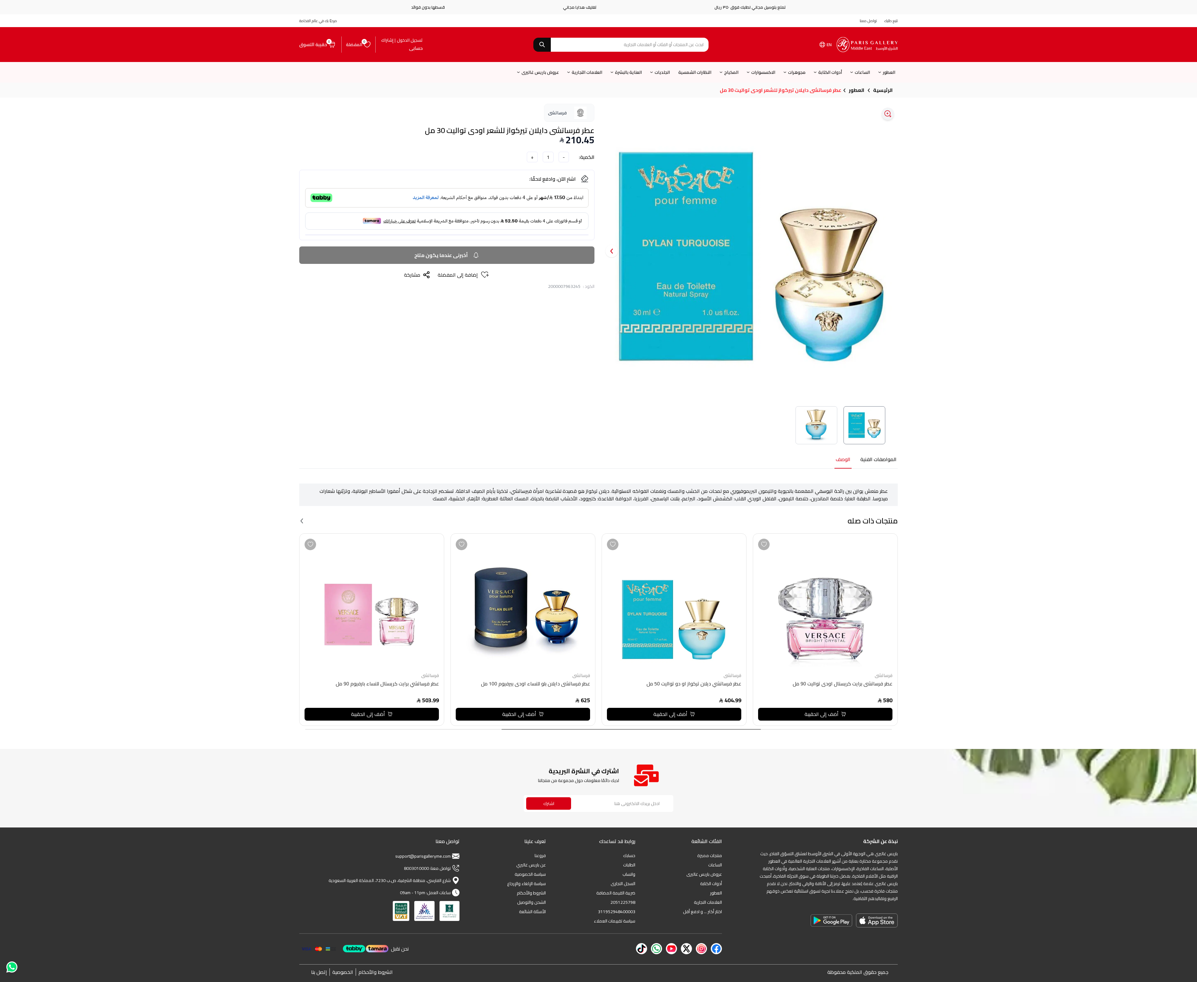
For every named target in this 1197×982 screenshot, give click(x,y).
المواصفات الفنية (878, 459)
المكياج (731, 72)
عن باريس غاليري (531, 865)
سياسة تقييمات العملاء (614, 921)
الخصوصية (342, 972)
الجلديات (662, 72)
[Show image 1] (864, 425)
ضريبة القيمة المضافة (615, 893)
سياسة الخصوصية (530, 874)
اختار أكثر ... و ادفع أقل (702, 911)
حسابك (629, 855)
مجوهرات (796, 72)
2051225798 (622, 902)
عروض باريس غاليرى (540, 72)
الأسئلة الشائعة (532, 911)
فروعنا (540, 855)
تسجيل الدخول (410, 40)
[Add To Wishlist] (764, 544)
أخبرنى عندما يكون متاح (441, 255)
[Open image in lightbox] (888, 113)
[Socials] (716, 948)
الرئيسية (883, 90)
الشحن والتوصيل (531, 902)
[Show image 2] (816, 425)
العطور (889, 72)
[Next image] (611, 251)
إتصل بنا (319, 972)
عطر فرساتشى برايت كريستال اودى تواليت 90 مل (842, 684)
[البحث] (542, 45)
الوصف (843, 459)
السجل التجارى (623, 883)
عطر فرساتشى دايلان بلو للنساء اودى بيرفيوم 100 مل (535, 684)
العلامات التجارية (587, 72)
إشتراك (387, 40)
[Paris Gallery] (867, 44)
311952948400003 (616, 911)
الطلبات (629, 865)
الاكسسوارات (763, 72)
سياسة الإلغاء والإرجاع (526, 883)
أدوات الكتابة (830, 72)
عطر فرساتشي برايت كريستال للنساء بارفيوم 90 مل (387, 684)
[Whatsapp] (11, 968)
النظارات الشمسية (694, 72)
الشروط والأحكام (531, 893)
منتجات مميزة (709, 855)
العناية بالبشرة (628, 72)
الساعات (862, 72)
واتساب (629, 874)
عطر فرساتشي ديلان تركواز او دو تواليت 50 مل (694, 684)
